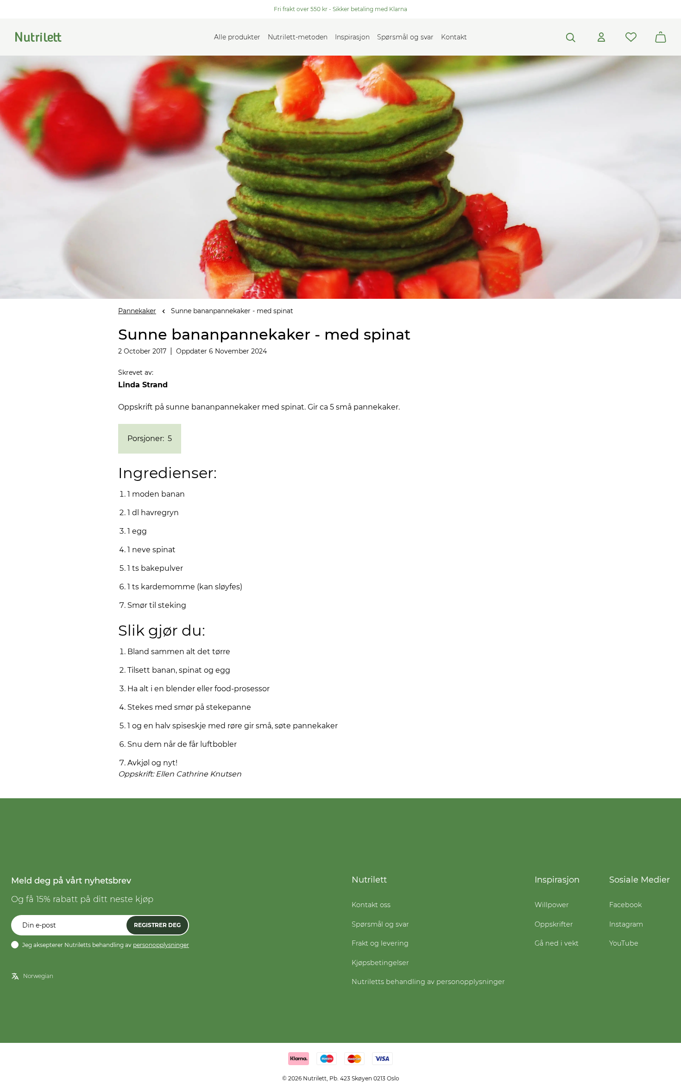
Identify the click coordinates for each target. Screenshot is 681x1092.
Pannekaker (137, 311)
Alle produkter (237, 37)
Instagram (626, 924)
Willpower (552, 905)
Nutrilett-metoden (298, 37)
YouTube (623, 943)
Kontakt (454, 37)
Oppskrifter (554, 924)
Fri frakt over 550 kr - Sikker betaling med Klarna (340, 9)
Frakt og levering (380, 943)
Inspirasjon (352, 37)
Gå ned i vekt (557, 943)
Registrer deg (157, 925)
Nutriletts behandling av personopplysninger (428, 982)
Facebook (625, 905)
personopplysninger (161, 944)
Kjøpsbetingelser (380, 963)
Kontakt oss (371, 905)
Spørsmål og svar (405, 37)
